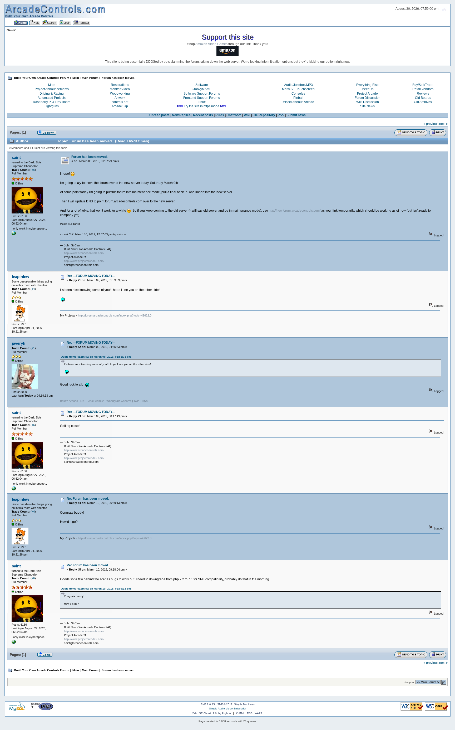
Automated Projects (52, 98)
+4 (33, 288)
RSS (281, 115)
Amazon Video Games (211, 44)
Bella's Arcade (69, 400)
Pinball (298, 98)
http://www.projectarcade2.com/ (84, 260)
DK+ (83, 400)
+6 (33, 169)
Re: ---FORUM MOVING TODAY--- (91, 276)
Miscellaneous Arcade (298, 102)
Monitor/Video (120, 89)
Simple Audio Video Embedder (227, 708)
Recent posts (203, 115)
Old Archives (423, 102)
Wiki (247, 115)
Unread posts (159, 115)
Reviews (423, 93)
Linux (202, 102)
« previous (430, 124)
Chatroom (233, 115)
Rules (219, 115)
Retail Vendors (422, 89)
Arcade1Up (120, 106)
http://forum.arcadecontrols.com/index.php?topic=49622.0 (114, 315)
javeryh (18, 343)
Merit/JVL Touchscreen (298, 89)
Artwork (120, 98)
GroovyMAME (201, 89)
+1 (33, 348)
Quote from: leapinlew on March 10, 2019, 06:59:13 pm (96, 588)
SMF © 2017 (225, 704)
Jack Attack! (96, 400)
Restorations (120, 85)
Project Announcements (52, 89)
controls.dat (120, 102)
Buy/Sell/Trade (422, 85)
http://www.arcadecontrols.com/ (84, 253)
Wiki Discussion (367, 102)
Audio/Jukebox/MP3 (298, 85)
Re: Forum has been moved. (88, 498)
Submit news (296, 115)
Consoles (298, 93)
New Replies (181, 115)
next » (443, 124)
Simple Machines (244, 704)
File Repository (264, 115)
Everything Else (367, 85)
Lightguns (51, 106)
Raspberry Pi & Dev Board (52, 102)
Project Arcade (367, 93)
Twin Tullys (140, 400)
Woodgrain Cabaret (118, 400)
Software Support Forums (202, 93)
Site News (367, 106)
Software (201, 85)
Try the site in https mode (201, 106)
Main (51, 85)
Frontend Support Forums (201, 98)
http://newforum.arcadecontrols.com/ (294, 210)
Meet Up (368, 89)
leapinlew (20, 276)
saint (16, 157)
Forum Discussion (367, 98)
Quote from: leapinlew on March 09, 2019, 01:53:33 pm (96, 356)
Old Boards (423, 98)
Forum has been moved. (89, 157)
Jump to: (409, 682)
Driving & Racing (51, 93)
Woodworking (120, 93)
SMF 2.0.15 (208, 704)
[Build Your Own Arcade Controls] (14, 234)
